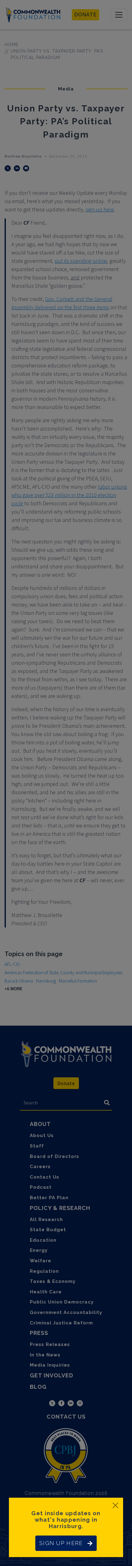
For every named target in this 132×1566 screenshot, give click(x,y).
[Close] (115, 1505)
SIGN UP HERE (61, 1543)
